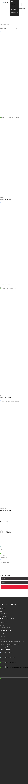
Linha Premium (4, 634)
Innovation (3, 625)
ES (21, 1)
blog (1, 611)
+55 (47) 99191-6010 (11, 662)
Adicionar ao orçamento (5, 113)
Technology (3, 622)
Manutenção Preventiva (6, 647)
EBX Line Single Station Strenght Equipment (12, 641)
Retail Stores (13, 9)
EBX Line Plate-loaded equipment (9, 644)
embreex (8, 532)
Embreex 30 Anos (7, 526)
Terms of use (3, 613)
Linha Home (3, 639)
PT (20, 1)
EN (23, 1)
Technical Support (15, 12)
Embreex (13, 15)
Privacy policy (3, 616)
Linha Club (3, 636)
